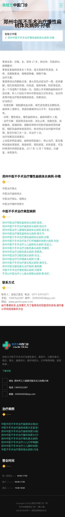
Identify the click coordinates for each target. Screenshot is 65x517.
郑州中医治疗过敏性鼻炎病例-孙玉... (21, 255)
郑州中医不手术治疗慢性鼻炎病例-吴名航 (23, 438)
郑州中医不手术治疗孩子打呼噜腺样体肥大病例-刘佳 (30, 240)
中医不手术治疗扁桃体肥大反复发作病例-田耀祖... (28, 427)
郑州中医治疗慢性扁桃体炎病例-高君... (23, 222)
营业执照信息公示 (39, 510)
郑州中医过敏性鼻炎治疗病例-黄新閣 (22, 266)
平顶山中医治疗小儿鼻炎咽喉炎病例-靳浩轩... (26, 273)
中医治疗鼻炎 (9, 188)
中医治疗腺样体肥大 (13, 204)
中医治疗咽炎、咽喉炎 (14, 198)
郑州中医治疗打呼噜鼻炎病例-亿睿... (21, 259)
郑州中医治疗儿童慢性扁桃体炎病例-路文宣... (26, 230)
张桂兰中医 (11, 34)
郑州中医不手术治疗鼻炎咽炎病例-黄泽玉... (25, 262)
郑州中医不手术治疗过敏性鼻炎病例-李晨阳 (25, 248)
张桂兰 (15, 5)
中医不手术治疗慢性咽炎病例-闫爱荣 (22, 270)
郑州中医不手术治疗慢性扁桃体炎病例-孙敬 (25, 237)
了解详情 (6, 370)
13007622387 (18, 387)
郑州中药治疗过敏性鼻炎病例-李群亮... (23, 251)
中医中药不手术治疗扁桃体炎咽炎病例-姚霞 (24, 424)
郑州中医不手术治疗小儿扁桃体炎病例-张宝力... (27, 244)
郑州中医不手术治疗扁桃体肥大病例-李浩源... (25, 431)
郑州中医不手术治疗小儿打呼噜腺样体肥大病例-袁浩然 (30, 442)
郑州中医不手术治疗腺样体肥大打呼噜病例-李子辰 (28, 435)
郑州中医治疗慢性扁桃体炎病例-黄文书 (23, 233)
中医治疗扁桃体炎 (12, 193)
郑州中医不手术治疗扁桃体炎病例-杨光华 (24, 226)
